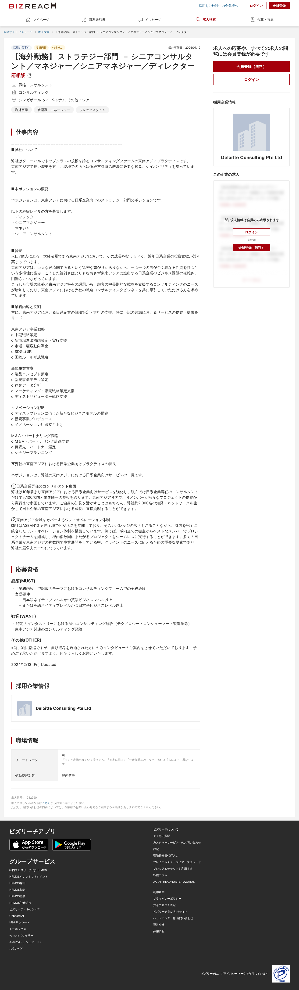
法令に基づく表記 (164, 905)
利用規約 (158, 892)
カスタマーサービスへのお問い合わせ (177, 842)
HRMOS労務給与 (20, 902)
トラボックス (17, 929)
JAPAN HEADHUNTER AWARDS (174, 881)
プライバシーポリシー (167, 898)
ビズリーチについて (165, 829)
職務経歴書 (97, 20)
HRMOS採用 (17, 883)
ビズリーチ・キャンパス (24, 909)
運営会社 (158, 924)
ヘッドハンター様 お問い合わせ (173, 918)
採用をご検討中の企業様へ (218, 5)
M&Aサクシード (19, 922)
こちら (46, 803)
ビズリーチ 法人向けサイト (170, 911)
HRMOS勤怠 (17, 889)
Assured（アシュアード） (25, 942)
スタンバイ (16, 948)
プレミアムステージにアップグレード (177, 862)
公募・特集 (265, 20)
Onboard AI (16, 916)
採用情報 (158, 931)
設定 (156, 849)
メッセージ (153, 20)
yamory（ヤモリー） (22, 935)
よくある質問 (161, 836)
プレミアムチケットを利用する (172, 868)
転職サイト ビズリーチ (18, 32)
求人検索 (209, 19)
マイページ (41, 20)
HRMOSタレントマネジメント (28, 876)
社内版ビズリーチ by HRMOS (28, 870)
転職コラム (160, 875)
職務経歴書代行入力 (165, 855)
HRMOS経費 (17, 896)
